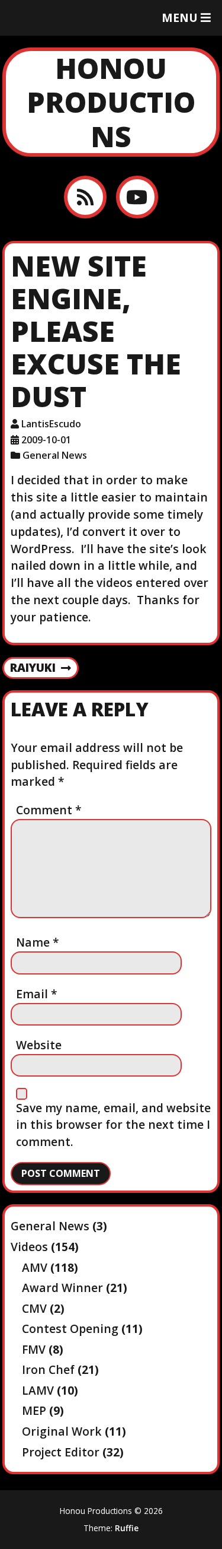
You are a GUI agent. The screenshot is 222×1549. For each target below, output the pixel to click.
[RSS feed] (85, 197)
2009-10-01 (46, 439)
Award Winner (62, 1288)
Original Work (62, 1431)
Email (36, 994)
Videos (29, 1247)
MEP (34, 1410)
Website (39, 1045)
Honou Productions (111, 102)
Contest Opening (70, 1329)
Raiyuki (32, 668)
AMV (34, 1267)
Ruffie (127, 1528)
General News (54, 455)
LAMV (38, 1390)
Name (37, 942)
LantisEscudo (51, 423)
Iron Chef (48, 1369)
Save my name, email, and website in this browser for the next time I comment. (113, 1125)
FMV (34, 1349)
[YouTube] (137, 197)
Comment (49, 810)
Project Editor (60, 1452)
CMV (34, 1308)
